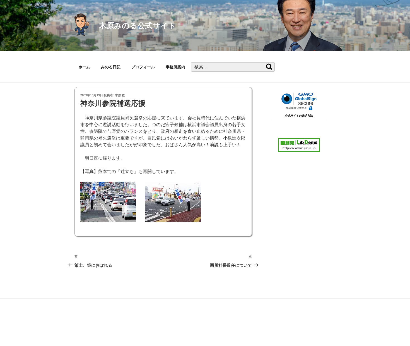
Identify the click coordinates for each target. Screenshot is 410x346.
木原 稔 (120, 95)
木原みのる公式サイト (137, 25)
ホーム (84, 67)
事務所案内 (175, 67)
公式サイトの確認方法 (299, 115)
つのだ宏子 (163, 124)
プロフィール (143, 67)
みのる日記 (110, 67)
